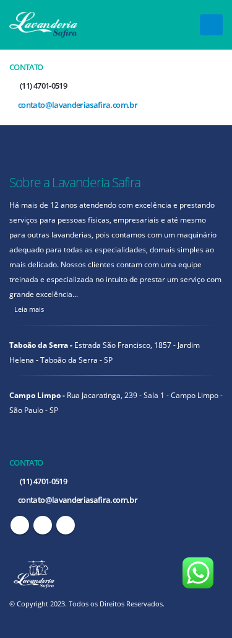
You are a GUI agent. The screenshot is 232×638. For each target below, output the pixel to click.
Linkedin (65, 525)
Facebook (20, 525)
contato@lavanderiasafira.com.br (77, 104)
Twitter (42, 525)
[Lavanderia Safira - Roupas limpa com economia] (43, 24)
